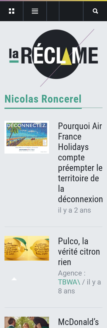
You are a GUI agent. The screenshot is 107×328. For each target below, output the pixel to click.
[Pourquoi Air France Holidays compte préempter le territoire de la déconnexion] (26, 137)
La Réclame (53, 58)
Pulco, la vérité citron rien (79, 251)
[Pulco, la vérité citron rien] (26, 248)
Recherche (95, 11)
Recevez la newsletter (71, 11)
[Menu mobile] (11, 11)
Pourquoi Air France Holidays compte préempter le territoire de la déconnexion (80, 162)
